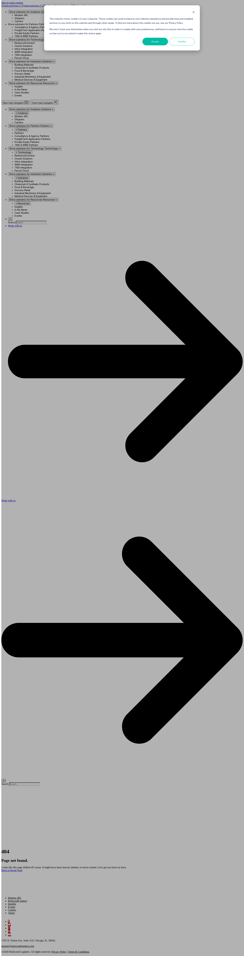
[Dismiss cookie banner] (193, 12)
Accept (155, 41)
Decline (182, 41)
